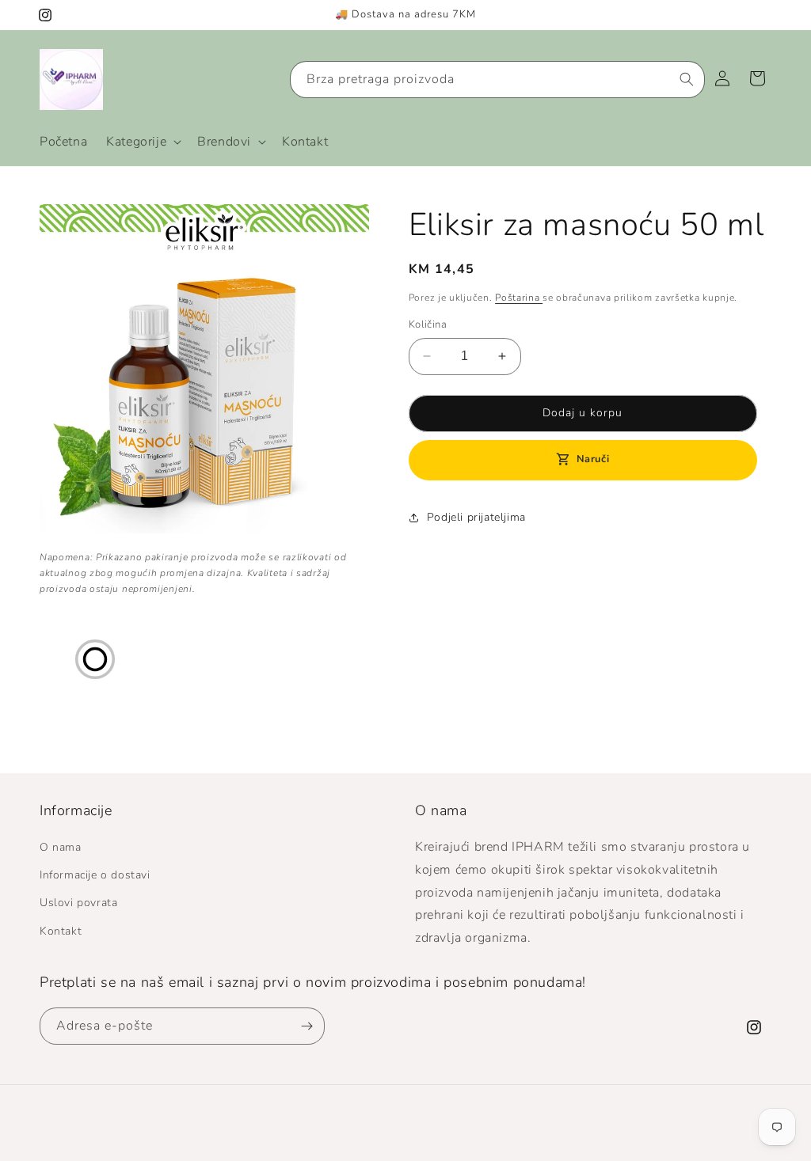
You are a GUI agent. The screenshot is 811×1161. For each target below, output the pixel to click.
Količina (428, 324)
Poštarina (519, 297)
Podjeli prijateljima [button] (476, 517)
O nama (61, 847)
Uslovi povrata (78, 902)
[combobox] (497, 79)
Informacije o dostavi (95, 874)
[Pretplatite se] (306, 1026)
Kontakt (61, 931)
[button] (142, 142)
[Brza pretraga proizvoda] (686, 79)
